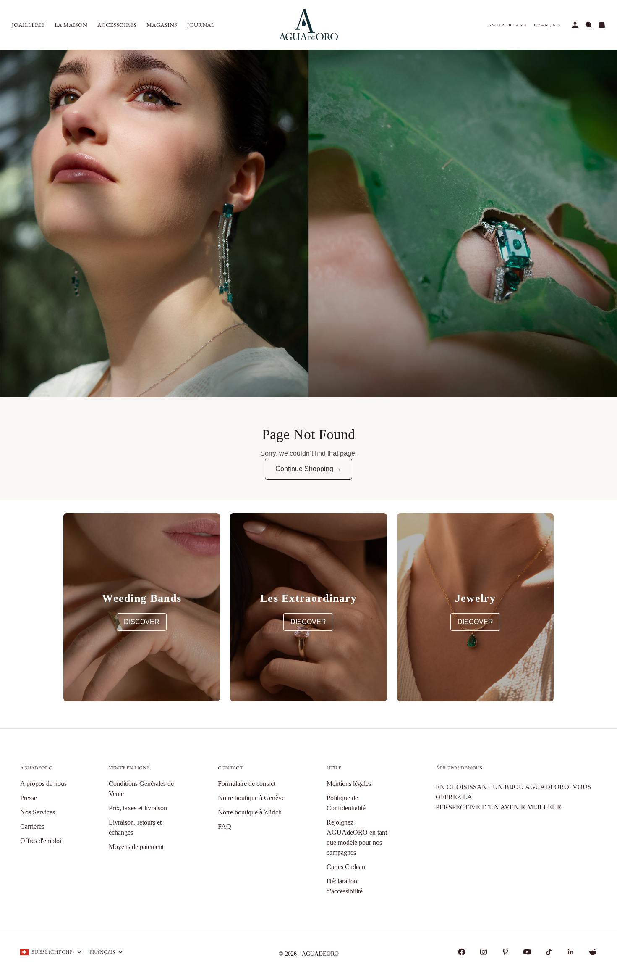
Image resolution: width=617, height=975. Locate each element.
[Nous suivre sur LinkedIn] (571, 952)
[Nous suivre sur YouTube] (527, 952)
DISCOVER (141, 621)
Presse (28, 797)
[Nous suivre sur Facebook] (462, 952)
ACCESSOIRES (116, 25)
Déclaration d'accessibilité (345, 886)
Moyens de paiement (136, 846)
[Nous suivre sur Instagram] (483, 952)
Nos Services (37, 812)
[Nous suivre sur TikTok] (549, 952)
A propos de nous (43, 783)
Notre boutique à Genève (251, 797)
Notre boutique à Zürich (250, 812)
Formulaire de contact (246, 783)
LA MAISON (71, 25)
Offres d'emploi (40, 840)
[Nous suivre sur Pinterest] (505, 952)
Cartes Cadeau (346, 866)
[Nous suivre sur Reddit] (592, 952)
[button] (508, 25)
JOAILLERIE (28, 25)
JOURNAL (200, 25)
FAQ (224, 826)
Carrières (32, 826)
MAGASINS (161, 25)
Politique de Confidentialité (346, 803)
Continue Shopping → (308, 468)
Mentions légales (349, 783)
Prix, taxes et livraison (138, 808)
